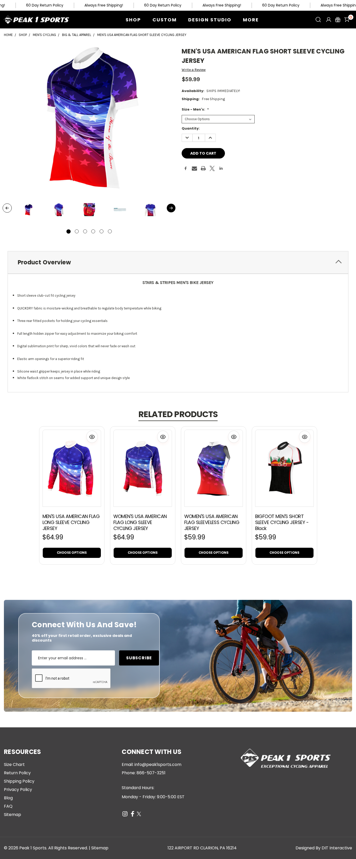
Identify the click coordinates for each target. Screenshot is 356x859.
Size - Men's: (195, 109)
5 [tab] (101, 231)
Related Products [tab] (178, 414)
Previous (7, 208)
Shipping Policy (19, 781)
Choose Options (72, 552)
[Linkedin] (221, 168)
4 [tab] (93, 231)
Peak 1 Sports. (33, 848)
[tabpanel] (28, 210)
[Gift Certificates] (338, 19)
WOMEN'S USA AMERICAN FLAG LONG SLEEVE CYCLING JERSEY (140, 522)
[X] (212, 168)
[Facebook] (185, 168)
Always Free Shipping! (103, 5)
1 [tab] (68, 231)
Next (171, 208)
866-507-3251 (151, 773)
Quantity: (191, 128)
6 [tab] (110, 231)
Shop (133, 19)
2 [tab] (77, 231)
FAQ (8, 806)
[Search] (318, 19)
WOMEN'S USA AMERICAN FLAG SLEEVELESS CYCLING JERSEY (212, 522)
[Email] (194, 168)
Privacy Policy (18, 790)
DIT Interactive (337, 848)
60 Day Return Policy (44, 5)
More (251, 19)
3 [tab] (85, 231)
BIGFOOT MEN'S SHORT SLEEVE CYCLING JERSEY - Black (282, 522)
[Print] (203, 168)
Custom (164, 19)
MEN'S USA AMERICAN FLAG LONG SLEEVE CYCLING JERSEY (71, 522)
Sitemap (12, 815)
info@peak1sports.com (157, 764)
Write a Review (194, 70)
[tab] (178, 262)
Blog (8, 798)
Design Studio (209, 19)
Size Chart (14, 764)
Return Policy (17, 773)
